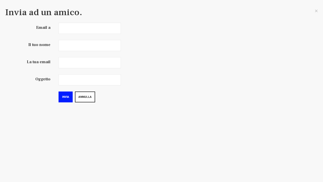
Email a (43, 27)
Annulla (85, 97)
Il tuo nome (39, 44)
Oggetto (42, 79)
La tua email (38, 61)
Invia (65, 97)
